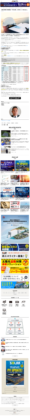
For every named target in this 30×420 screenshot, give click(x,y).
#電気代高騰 (15, 294)
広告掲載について (22, 410)
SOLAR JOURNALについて (8, 410)
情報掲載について (18, 410)
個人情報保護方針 (14, 411)
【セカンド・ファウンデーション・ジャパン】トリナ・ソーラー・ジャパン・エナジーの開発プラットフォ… (13, 400)
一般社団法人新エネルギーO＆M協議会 (5, 120)
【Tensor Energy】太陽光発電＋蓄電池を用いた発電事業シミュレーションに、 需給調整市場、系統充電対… (13, 403)
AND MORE (15, 405)
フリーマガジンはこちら (13, 410)
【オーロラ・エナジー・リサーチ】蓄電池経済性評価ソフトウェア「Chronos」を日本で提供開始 (11, 397)
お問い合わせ (10, 411)
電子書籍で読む (15, 391)
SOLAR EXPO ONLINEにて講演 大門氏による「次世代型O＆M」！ (15, 98)
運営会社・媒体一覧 (19, 411)
